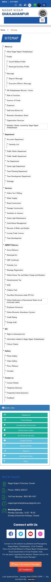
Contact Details (13, 383)
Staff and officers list (15, 110)
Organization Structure (15, 120)
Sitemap (14, 30)
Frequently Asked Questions (17, 393)
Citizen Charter (12, 344)
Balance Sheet (26, 446)
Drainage (10, 181)
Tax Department (13, 161)
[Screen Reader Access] (25, 5)
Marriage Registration (15, 270)
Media (4, 2)
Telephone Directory (14, 388)
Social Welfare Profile (17, 62)
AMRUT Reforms (11, 245)
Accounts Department (15, 139)
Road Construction (14, 203)
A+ (30, 5)
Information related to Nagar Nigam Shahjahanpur (25, 339)
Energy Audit (12, 322)
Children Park (12, 290)
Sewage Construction (15, 208)
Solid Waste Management (16, 223)
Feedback (10, 398)
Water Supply (12, 198)
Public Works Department (16, 151)
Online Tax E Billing (14, 193)
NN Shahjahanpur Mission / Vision (20, 90)
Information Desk (26, 456)
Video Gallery (12, 361)
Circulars (10, 371)
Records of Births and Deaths (18, 228)
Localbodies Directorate (26, 425)
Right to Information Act (16, 334)
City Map (14, 2)
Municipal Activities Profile (19, 67)
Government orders (26, 430)
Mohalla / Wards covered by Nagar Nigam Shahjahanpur (22, 126)
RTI (6, 329)
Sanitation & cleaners (15, 213)
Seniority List (14, 144)
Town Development (14, 238)
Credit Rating (12, 317)
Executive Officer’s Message (20, 84)
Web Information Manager (27, 564)
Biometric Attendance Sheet (17, 115)
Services (8, 188)
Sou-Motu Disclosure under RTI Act (20, 295)
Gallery (8, 351)
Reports (26, 451)
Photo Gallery (12, 356)
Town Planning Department (17, 171)
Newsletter (26, 415)
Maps (26, 461)
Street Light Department (16, 166)
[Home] (15, 5)
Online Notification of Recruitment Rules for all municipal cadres (24, 301)
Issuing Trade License (15, 233)
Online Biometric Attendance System (21, 312)
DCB (8, 285)
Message (10, 74)
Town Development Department (19, 176)
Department (9, 134)
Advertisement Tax (14, 280)
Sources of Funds (13, 100)
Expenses (11, 105)
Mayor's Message (15, 79)
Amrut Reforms (12, 250)
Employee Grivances (15, 307)
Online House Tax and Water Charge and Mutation (26, 275)
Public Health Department (16, 156)
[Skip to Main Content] (20, 5)
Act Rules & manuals (26, 435)
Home (3, 30)
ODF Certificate (13, 260)
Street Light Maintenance (16, 218)
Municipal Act (12, 255)
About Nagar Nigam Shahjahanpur (20, 52)
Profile (9, 57)
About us (8, 47)
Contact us (9, 378)
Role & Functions (13, 95)
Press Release (12, 366)
